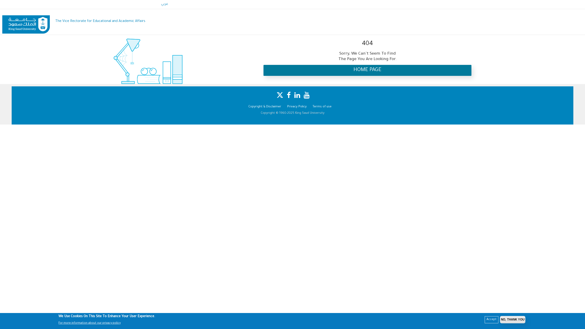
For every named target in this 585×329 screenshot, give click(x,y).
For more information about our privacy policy (89, 323)
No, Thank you (512, 319)
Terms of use (322, 107)
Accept (492, 319)
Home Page (367, 70)
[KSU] (26, 21)
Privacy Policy (297, 107)
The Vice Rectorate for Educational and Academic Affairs (100, 21)
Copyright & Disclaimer (264, 107)
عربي (164, 4)
